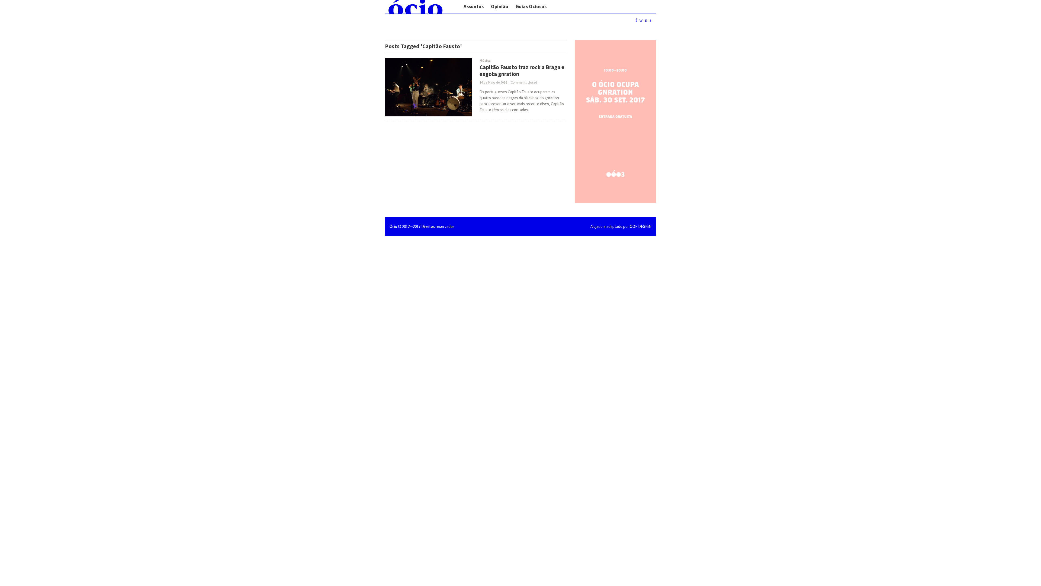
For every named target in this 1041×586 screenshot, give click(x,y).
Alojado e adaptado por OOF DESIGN (620, 226)
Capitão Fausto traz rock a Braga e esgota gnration (522, 71)
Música (485, 61)
